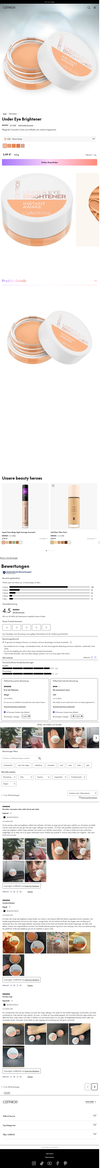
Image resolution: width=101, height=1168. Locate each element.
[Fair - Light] (55, 542)
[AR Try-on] (53, 485)
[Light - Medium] (52, 542)
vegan (5, 114)
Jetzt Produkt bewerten (25, 125)
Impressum (49, 1153)
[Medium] (59, 542)
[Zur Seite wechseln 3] (50, 550)
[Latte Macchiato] (17, 542)
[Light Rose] (23, 146)
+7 (20, 542)
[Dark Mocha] (18, 146)
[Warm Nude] (5, 146)
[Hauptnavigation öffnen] (94, 7)
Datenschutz (49, 1157)
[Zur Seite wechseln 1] (46, 550)
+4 (69, 542)
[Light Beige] (3, 542)
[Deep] (65, 542)
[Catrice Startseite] (9, 7)
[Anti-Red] (13, 542)
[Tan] (62, 542)
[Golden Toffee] (14, 146)
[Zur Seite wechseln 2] (48, 550)
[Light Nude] (9, 146)
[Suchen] (89, 8)
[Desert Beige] (10, 542)
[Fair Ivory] (6, 542)
